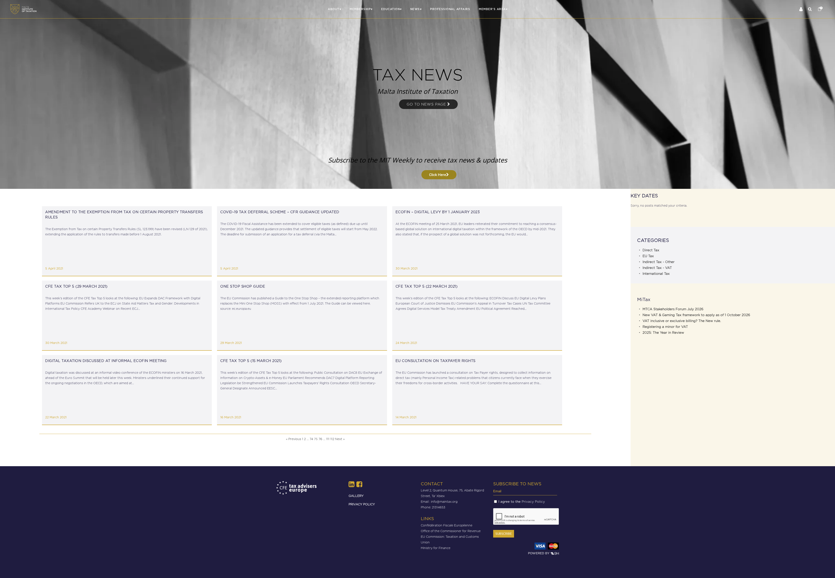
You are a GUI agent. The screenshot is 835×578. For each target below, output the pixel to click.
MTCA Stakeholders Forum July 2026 (673, 309)
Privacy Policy (533, 501)
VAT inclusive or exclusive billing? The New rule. (682, 321)
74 (311, 439)
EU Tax (648, 256)
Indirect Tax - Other (659, 262)
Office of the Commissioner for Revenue (451, 531)
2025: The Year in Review (663, 332)
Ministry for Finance (435, 548)
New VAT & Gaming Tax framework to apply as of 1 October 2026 (696, 315)
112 (332, 439)
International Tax (656, 273)
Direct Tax (651, 250)
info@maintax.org (444, 501)
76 (320, 439)
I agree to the (521, 501)
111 (327, 439)
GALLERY (356, 495)
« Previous (293, 439)
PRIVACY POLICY (362, 504)
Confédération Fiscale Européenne (446, 525)
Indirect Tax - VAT (657, 268)
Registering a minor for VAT (665, 326)
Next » (340, 439)
